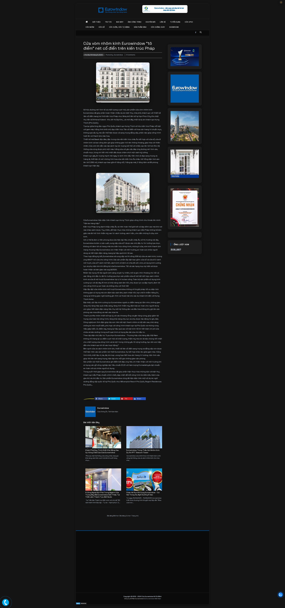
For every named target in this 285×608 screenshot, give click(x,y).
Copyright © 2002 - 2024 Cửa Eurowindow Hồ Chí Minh (142, 596)
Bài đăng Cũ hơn (125, 516)
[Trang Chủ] (87, 22)
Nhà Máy (119, 22)
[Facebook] (195, 32)
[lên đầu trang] (280, 601)
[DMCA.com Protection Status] (142, 603)
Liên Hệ (163, 22)
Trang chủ (134, 516)
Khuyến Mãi (150, 22)
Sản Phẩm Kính (140, 27)
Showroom (174, 27)
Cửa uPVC (189, 22)
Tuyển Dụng (175, 22)
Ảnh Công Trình (134, 22)
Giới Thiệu (96, 22)
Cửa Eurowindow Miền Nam (152, 599)
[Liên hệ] (5, 602)
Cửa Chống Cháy (158, 27)
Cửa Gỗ (102, 27)
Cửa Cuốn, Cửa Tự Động (119, 27)
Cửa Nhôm (90, 27)
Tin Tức (108, 22)
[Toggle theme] (281, 2)
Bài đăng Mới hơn (113, 516)
